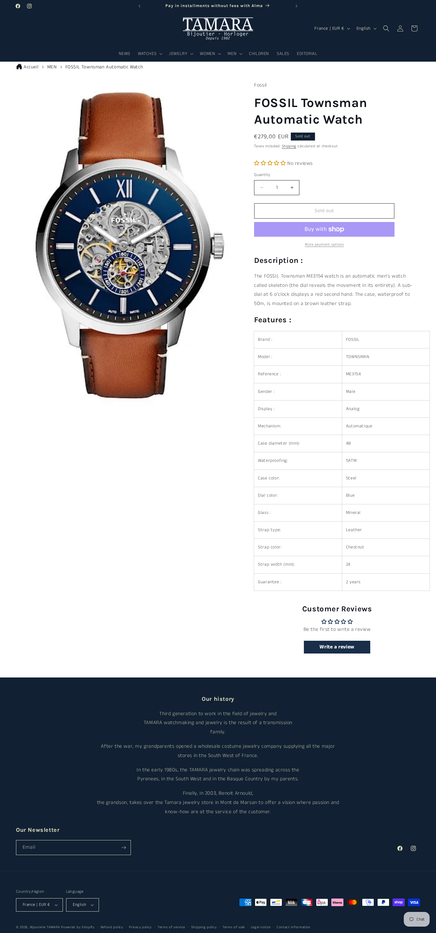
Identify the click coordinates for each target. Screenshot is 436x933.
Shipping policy (204, 926)
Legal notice (261, 926)
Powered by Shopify (77, 927)
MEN (52, 67)
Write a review (336, 647)
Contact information (294, 926)
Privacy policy (140, 926)
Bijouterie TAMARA (45, 927)
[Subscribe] (124, 847)
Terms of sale (233, 926)
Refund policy (112, 926)
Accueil (31, 67)
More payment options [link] (324, 244)
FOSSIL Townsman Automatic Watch (104, 67)
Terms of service (171, 926)
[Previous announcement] (139, 6)
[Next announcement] (296, 6)
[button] (149, 53)
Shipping (289, 146)
